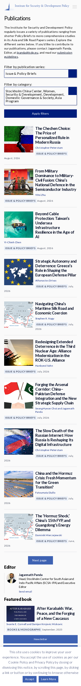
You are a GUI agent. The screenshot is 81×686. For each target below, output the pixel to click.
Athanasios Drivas (46, 280)
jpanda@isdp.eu (27, 52)
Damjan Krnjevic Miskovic (47, 624)
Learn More (48, 679)
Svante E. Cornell (16, 624)
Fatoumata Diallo (45, 492)
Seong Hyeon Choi (46, 408)
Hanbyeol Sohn (44, 365)
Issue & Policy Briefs (51, 153)
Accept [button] (29, 679)
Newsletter (40, 639)
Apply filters (40, 113)
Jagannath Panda (30, 575)
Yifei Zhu (40, 194)
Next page (39, 560)
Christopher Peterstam (49, 147)
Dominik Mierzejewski (48, 535)
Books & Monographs (23, 629)
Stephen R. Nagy (44, 318)
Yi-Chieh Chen (12, 242)
